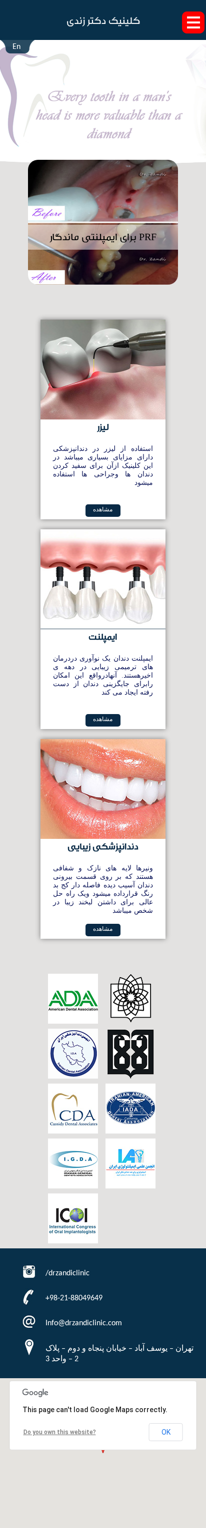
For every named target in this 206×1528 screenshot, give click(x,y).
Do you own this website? (60, 1432)
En (16, 47)
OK (166, 1432)
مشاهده (102, 509)
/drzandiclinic (68, 1273)
